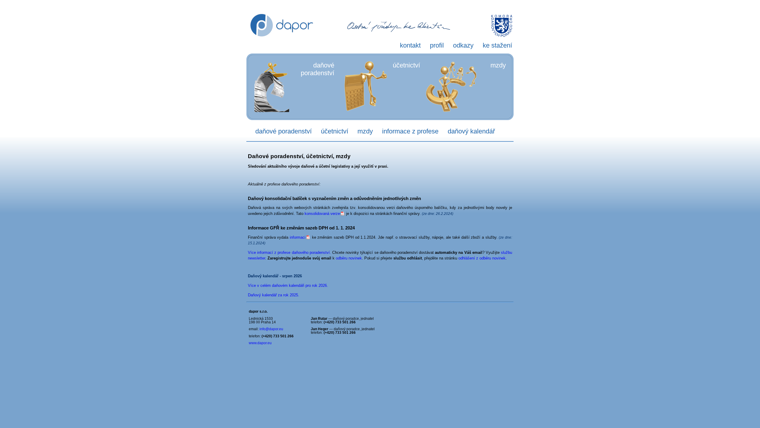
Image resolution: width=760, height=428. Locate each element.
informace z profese (410, 131)
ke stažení (497, 45)
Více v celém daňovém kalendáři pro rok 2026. (288, 285)
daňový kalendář (471, 131)
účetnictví (406, 65)
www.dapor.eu (260, 343)
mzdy (498, 65)
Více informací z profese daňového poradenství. (289, 252)
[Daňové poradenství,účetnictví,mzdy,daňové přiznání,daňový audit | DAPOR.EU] (281, 49)
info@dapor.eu (271, 329)
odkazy (463, 45)
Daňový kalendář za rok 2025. (273, 295)
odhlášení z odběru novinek (482, 258)
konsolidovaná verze (322, 213)
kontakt (410, 45)
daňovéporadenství (317, 69)
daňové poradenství (283, 131)
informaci (297, 237)
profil (437, 45)
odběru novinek (349, 258)
